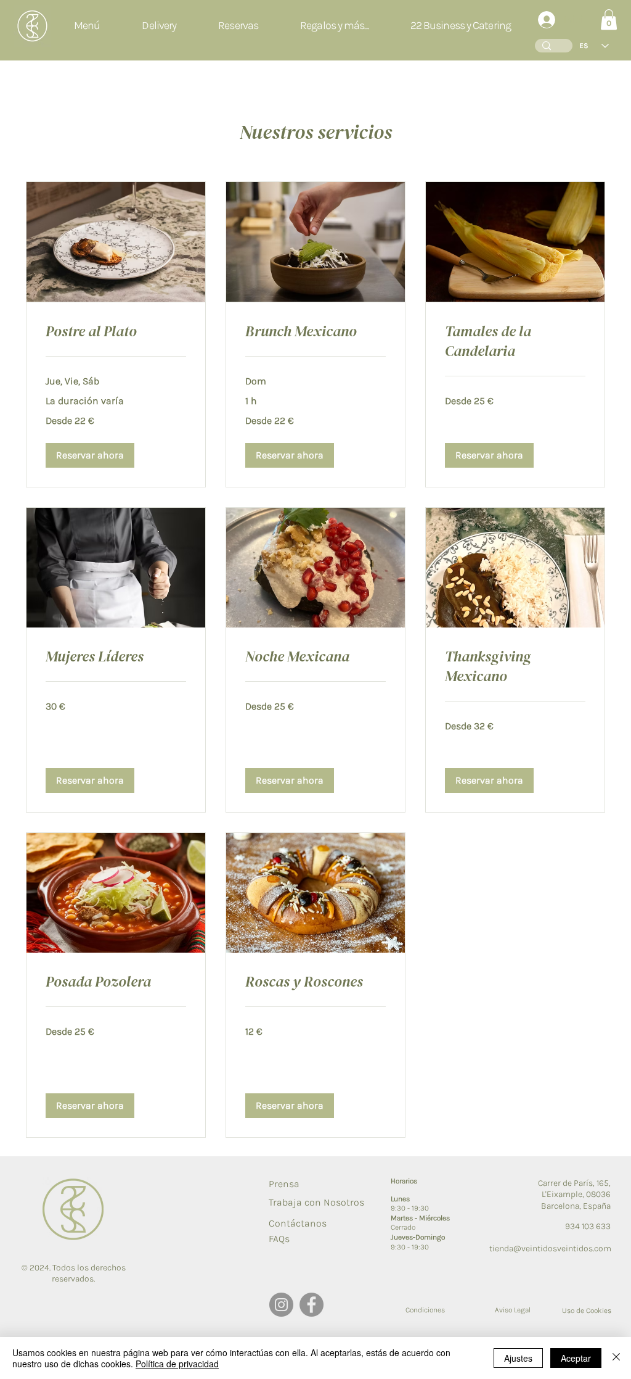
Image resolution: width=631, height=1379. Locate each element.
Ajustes (518, 1358)
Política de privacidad (177, 1363)
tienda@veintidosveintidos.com (550, 1248)
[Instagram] (281, 1305)
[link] (116, 331)
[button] (334, 26)
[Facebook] (311, 1305)
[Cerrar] (616, 1358)
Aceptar (576, 1358)
